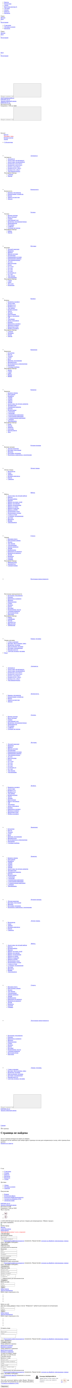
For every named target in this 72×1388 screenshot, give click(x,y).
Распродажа (7, 3)
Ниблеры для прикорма (15, 360)
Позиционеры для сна (14, 609)
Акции (6, 5)
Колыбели (11, 396)
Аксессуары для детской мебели (17, 496)
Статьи (6, 1179)
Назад (6, 653)
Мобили (10, 252)
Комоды (10, 497)
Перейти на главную (7, 1143)
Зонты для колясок (13, 320)
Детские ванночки (13, 448)
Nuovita (10, 176)
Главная (3, 1125)
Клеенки (10, 597)
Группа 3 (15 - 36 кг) (14, 170)
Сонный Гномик (13, 565)
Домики (10, 474)
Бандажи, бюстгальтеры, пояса (17, 643)
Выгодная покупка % (10, 7)
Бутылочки (11, 353)
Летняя (10, 554)
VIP (9, 317)
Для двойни (11, 308)
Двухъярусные (12, 405)
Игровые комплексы (14, 476)
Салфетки (11, 226)
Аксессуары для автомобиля (16, 162)
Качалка (10, 408)
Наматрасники (12, 602)
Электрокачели (12, 522)
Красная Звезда (12, 430)
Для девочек (11, 276)
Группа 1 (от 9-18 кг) (14, 166)
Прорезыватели (12, 223)
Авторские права (9, 1200)
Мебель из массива (13, 508)
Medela (10, 376)
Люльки (10, 313)
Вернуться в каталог (7, 1345)
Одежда (33, 985)
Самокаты (11, 479)
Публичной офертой (10, 1375)
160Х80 (10, 402)
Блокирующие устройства (15, 194)
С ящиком (11, 419)
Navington (11, 333)
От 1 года (10, 266)
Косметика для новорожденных (17, 221)
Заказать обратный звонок (8, 101)
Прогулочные (12, 314)
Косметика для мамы (14, 645)
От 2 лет (10, 268)
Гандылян (11, 429)
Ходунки (10, 517)
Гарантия (7, 1188)
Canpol (10, 280)
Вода (9, 359)
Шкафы (10, 521)
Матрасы (10, 600)
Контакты (7, 13)
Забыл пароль (5, 1289)
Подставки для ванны (14, 453)
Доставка (7, 8)
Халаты (10, 542)
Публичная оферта (9, 1196)
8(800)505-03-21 (5, 102)
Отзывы (6, 1173)
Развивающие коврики (14, 258)
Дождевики (11, 319)
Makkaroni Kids (12, 562)
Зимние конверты (13, 547)
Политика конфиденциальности (13, 1197)
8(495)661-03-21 (5, 99)
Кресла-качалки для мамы (15, 646)
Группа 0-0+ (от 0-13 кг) (15, 165)
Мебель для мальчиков (14, 505)
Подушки (10, 608)
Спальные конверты (14, 611)
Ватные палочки (13, 215)
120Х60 (10, 397)
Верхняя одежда (12, 539)
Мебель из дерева (13, 506)
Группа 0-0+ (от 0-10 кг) (15, 163)
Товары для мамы (36, 1067)
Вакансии (7, 1177)
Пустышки (11, 225)
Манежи (10, 500)
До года (10, 261)
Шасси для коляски (13, 316)
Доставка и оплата (9, 27)
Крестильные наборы (14, 540)
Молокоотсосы (12, 362)
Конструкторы (12, 263)
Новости (6, 11)
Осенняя (10, 557)
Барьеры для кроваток (14, 192)
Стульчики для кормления (15, 516)
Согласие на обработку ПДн (12, 1199)
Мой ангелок (12, 623)
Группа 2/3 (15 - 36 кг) (14, 168)
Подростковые (12, 410)
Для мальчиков (12, 277)
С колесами (11, 413)
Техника (10, 356)
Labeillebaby (11, 619)
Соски (10, 357)
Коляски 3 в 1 (12, 306)
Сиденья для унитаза (14, 228)
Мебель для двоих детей (15, 502)
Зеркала (10, 199)
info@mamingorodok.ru (7, 98)
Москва (3, 33)
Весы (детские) (12, 217)
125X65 (10, 399)
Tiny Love (11, 283)
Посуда (10, 354)
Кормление (34, 827)
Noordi (10, 334)
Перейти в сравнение (7, 1351)
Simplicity (10, 427)
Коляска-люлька (12, 309)
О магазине (7, 25)
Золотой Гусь (12, 564)
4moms (10, 370)
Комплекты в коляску (14, 323)
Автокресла (11, 159)
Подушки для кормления (15, 648)
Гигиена (33, 715)
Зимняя (10, 548)
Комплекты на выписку (15, 551)
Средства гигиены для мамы (16, 651)
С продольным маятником (15, 416)
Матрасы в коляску (13, 325)
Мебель (33, 943)
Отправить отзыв (5, 1342)
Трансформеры (12, 421)
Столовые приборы (13, 367)
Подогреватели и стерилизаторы (17, 364)
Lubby (9, 282)
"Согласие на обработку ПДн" (10, 1383)
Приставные (11, 394)
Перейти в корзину (6, 1347)
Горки (9, 473)
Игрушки (34, 742)
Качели (10, 477)
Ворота (10, 195)
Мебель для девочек (14, 503)
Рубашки (10, 559)
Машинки (11, 251)
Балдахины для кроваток (15, 595)
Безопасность (35, 693)
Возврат (6, 1194)
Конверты (11, 556)
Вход (2, 19)
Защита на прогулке (14, 197)
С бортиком (11, 411)
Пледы (10, 606)
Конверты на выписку (14, 553)
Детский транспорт (13, 249)
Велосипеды (11, 471)
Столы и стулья (12, 514)
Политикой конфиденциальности (14, 1241)
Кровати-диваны (13, 393)
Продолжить (4, 1386)
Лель (9, 432)
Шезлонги (11, 519)
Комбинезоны (12, 550)
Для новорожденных (14, 171)
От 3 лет (10, 269)
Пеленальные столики (14, 513)
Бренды (6, 2)
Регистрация (4, 22)
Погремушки (12, 255)
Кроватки (34, 856)
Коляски (33, 785)
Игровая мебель (12, 499)
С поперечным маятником (15, 415)
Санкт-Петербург (6, 1229)
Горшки (10, 218)
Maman (10, 374)
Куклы (10, 265)
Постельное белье (13, 613)
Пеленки (10, 605)
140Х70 (10, 400)
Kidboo (10, 231)
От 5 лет (10, 274)
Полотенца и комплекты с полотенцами (20, 455)
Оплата (6, 10)
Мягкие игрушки (13, 254)
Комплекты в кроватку (14, 598)
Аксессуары (11, 303)
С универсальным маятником (16, 418)
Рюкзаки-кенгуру (13, 649)
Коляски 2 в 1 (12, 305)
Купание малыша (36, 899)
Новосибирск (5, 1230)
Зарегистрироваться (7, 1290)
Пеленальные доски (14, 511)
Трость (10, 311)
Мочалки (10, 451)
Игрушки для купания (14, 450)
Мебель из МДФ (13, 510)
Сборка (6, 1185)
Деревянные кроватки (14, 407)
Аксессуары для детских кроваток (18, 404)
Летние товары (35, 921)
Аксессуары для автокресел (16, 160)
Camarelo (10, 174)
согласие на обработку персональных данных (54, 1241)
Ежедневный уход (13, 220)
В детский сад (12, 272)
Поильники (11, 365)
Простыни (11, 614)
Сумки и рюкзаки (13, 642)
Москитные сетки (13, 327)
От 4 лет (10, 271)
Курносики (11, 285)
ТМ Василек (11, 625)
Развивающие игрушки (15, 257)
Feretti (9, 424)
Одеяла (10, 603)
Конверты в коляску (14, 302)
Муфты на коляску (13, 328)
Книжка (10, 322)
